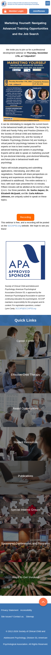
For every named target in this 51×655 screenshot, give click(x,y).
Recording (25, 217)
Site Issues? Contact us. (12, 616)
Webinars (29, 42)
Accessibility (26, 610)
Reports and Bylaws (34, 23)
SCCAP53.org (14, 226)
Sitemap (30, 616)
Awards (28, 38)
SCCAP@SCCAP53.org (25, 309)
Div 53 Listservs (32, 46)
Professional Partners (35, 27)
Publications (31, 49)
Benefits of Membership (36, 35)
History (28, 20)
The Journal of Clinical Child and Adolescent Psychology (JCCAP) (37, 58)
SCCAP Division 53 (20, 4)
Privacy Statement (9, 610)
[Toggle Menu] (47, 3)
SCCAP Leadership (34, 16)
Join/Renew (39, 11)
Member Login (16, 11)
